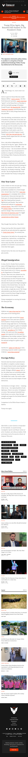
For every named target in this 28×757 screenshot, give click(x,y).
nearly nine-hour (22, 101)
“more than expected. (13, 352)
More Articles (14, 76)
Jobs (17, 456)
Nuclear (23, 456)
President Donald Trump (8, 459)
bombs (16, 445)
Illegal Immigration (17, 453)
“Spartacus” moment (7, 109)
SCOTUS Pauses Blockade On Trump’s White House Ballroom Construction (12, 639)
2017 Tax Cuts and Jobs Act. (14, 134)
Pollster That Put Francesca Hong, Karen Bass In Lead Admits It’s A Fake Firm (13, 579)
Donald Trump (5, 450)
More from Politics (7, 471)
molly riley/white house (8, 54)
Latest (3, 590)
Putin (18, 459)
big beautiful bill (7, 445)
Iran (11, 456)
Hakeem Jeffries (6, 453)
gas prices (14, 450)
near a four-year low (15, 311)
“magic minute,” (15, 99)
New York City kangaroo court (10, 213)
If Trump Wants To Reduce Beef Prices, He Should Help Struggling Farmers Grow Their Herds (14, 613)
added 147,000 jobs (14, 348)
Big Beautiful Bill (15, 107)
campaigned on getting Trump (9, 217)
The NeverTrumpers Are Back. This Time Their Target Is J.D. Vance (12, 551)
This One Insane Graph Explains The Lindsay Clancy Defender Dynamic (12, 694)
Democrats (23, 445)
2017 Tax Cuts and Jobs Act (8, 442)
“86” (2, 200)
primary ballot (7, 208)
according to (11, 330)
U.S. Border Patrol (7, 462)
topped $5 (4, 342)
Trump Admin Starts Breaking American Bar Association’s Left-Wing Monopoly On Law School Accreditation (12, 667)
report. (18, 370)
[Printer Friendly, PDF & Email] (24, 86)
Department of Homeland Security (10, 448)
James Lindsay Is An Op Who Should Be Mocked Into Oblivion (13, 523)
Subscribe (14, 749)
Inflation (5, 456)
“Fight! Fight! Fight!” (9, 232)
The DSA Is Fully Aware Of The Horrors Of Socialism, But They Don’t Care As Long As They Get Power (13, 495)
